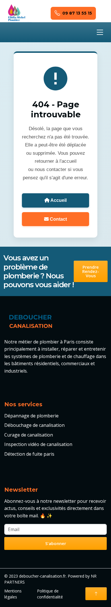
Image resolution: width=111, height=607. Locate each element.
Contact (58, 219)
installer (50, 349)
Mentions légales (13, 594)
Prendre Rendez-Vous (90, 271)
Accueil (58, 200)
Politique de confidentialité (50, 594)
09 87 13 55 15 (77, 13)
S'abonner (55, 543)
